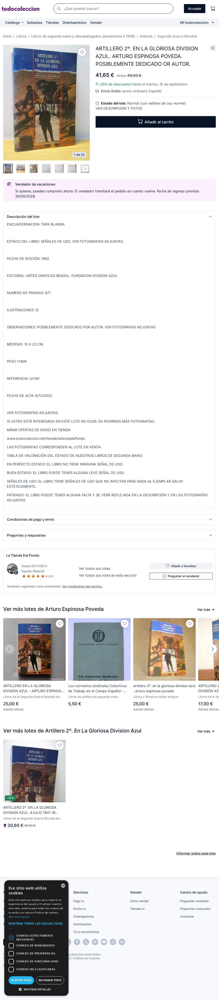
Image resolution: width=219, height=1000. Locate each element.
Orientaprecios (74, 22)
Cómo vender (139, 901)
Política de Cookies (86, 958)
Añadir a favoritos (183, 566)
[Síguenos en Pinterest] (95, 942)
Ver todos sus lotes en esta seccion (107, 575)
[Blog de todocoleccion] (122, 942)
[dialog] (36, 938)
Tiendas (52, 22)
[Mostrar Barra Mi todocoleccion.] (213, 22)
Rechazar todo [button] (50, 980)
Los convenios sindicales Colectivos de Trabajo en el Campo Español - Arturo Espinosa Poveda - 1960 (97, 689)
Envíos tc (79, 908)
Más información (19, 917)
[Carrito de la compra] (213, 8)
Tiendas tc (137, 908)
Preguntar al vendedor (183, 576)
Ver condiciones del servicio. (82, 586)
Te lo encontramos (86, 932)
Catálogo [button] (13, 22)
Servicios (80, 892)
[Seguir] (82, 52)
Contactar (187, 916)
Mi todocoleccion (194, 22)
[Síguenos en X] (86, 942)
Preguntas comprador (195, 908)
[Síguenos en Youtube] (104, 942)
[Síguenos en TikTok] (113, 942)
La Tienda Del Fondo (22, 555)
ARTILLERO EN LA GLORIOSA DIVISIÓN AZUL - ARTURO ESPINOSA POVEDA (33, 689)
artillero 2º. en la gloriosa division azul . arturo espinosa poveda (164, 688)
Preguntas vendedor (194, 901)
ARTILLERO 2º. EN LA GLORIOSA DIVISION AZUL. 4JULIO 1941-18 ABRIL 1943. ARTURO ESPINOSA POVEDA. (29, 810)
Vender (96, 22)
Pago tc (78, 901)
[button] (109, 216)
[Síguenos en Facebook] (77, 942)
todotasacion (82, 924)
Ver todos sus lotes (94, 568)
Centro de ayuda (193, 892)
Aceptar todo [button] (21, 980)
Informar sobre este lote (196, 853)
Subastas (34, 22)
